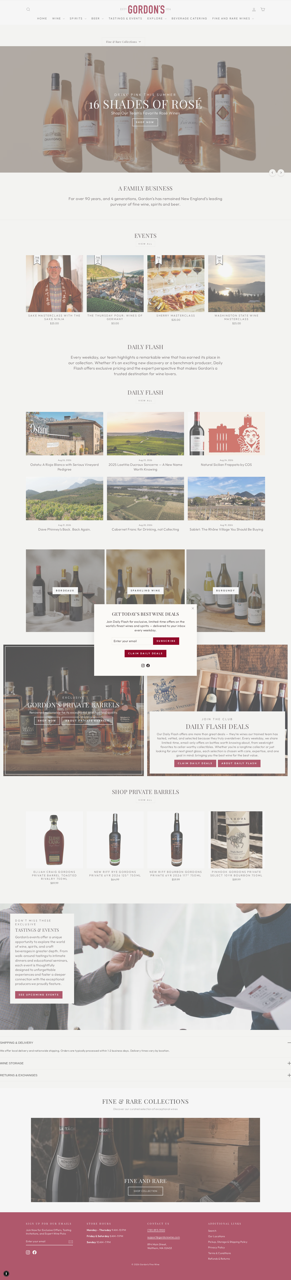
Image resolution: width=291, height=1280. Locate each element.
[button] (6, 1274)
